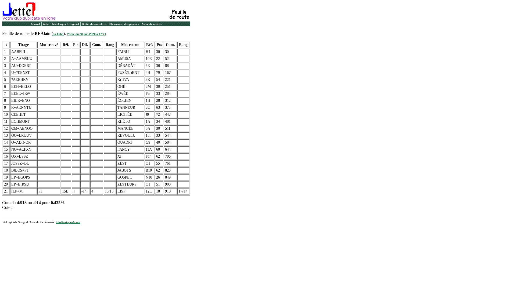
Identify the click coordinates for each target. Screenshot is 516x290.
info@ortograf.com (68, 222)
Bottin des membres (94, 24)
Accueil (35, 24)
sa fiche (58, 33)
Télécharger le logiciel (65, 24)
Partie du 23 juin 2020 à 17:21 (86, 33)
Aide (46, 24)
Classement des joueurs (124, 24)
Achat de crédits (152, 24)
